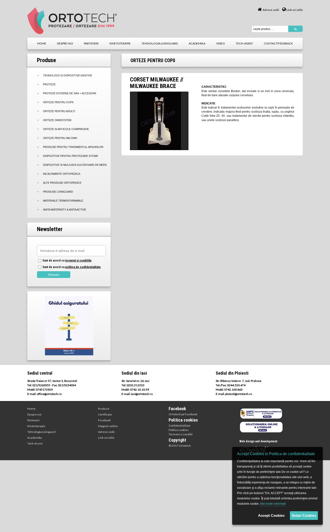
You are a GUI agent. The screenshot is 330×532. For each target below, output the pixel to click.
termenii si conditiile (78, 260)
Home (31, 408)
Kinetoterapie (36, 426)
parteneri (91, 43)
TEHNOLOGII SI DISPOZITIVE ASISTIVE (67, 75)
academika (197, 43)
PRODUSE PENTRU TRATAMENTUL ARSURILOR (73, 147)
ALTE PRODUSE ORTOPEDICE (62, 182)
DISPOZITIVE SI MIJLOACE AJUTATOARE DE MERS (75, 164)
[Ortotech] (72, 20)
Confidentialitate (179, 425)
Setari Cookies (304, 515)
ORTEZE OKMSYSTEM (57, 120)
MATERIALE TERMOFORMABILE (63, 200)
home (41, 43)
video (220, 43)
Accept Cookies (271, 515)
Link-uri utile (295, 10)
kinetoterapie (120, 43)
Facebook (104, 420)
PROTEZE (49, 84)
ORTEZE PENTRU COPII (58, 102)
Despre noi (34, 414)
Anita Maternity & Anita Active (64, 209)
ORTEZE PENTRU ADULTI (59, 111)
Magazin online (108, 426)
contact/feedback (278, 43)
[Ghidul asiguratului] (69, 326)
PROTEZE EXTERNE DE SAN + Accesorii (69, 93)
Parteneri (33, 420)
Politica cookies (179, 430)
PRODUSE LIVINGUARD (58, 191)
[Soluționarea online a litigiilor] (261, 426)
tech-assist (244, 43)
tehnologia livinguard (160, 43)
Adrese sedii (271, 10)
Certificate (105, 414)
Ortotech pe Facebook (183, 414)
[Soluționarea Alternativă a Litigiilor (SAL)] (261, 413)
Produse (103, 408)
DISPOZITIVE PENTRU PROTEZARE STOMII (70, 155)
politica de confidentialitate (83, 267)
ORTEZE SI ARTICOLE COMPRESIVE (66, 129)
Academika (34, 437)
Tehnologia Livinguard (41, 432)
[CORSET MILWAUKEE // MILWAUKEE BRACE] (159, 120)
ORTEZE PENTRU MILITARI (60, 138)
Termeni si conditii (181, 434)
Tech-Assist (35, 443)
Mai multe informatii (273, 503)
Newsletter (50, 229)
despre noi (65, 43)
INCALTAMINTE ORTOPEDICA (61, 173)
